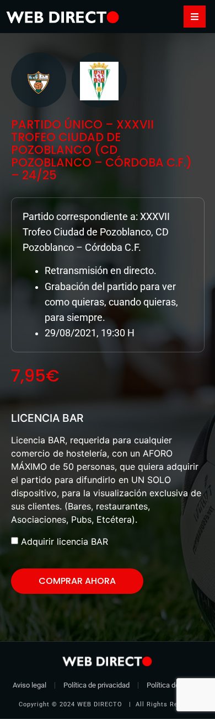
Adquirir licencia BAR (64, 541)
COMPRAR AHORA (77, 581)
